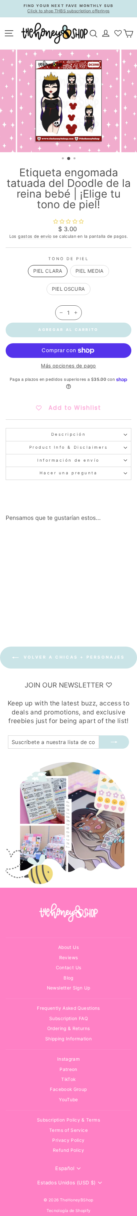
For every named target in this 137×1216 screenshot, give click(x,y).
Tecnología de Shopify (69, 1210)
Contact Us (68, 967)
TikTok (68, 1079)
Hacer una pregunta (69, 473)
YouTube (68, 1099)
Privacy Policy (68, 1140)
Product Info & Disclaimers (68, 447)
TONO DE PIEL (68, 258)
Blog (68, 978)
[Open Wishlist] (118, 33)
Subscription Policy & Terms (68, 1120)
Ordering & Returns (68, 1028)
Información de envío (68, 460)
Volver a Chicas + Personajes (73, 657)
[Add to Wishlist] (45, 538)
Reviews (68, 957)
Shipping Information (68, 1038)
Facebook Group (68, 1089)
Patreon (68, 1069)
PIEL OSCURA (68, 289)
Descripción (68, 434)
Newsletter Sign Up (68, 987)
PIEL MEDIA (89, 271)
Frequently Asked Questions (68, 1008)
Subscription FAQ (68, 1018)
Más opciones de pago (68, 366)
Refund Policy (68, 1150)
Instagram (68, 1059)
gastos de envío (35, 236)
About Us (68, 947)
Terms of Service (68, 1130)
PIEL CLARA (47, 271)
